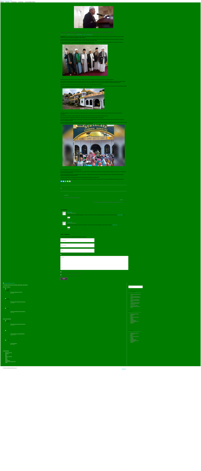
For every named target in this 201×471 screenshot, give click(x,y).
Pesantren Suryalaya (89, 34)
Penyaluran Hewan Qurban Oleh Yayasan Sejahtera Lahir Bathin (135, 297)
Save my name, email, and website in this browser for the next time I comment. (76, 254)
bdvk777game (69, 212)
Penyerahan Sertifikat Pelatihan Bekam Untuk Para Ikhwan (135, 306)
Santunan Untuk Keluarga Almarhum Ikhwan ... (17, 311)
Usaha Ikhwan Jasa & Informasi (10, 361)
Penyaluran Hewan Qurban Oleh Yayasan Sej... (17, 301)
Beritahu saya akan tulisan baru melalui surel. (69, 275)
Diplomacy (132, 314)
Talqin (68, 188)
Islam (131, 315)
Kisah (84, 34)
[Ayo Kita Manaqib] (6, 0)
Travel (131, 338)
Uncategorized (133, 320)
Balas (68, 219)
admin (68, 34)
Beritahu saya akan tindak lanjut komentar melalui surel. (71, 273)
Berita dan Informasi (79, 34)
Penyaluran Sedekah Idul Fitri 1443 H (16, 292)
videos (131, 323)
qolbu (65, 188)
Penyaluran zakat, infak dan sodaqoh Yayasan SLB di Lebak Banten (135, 303)
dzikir (63, 188)
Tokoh (131, 318)
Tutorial (132, 319)
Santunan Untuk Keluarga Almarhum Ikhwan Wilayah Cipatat (134, 300)
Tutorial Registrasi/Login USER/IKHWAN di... (17, 333)
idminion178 (69, 222)
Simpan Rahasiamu (13, 343)
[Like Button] (68, 217)
